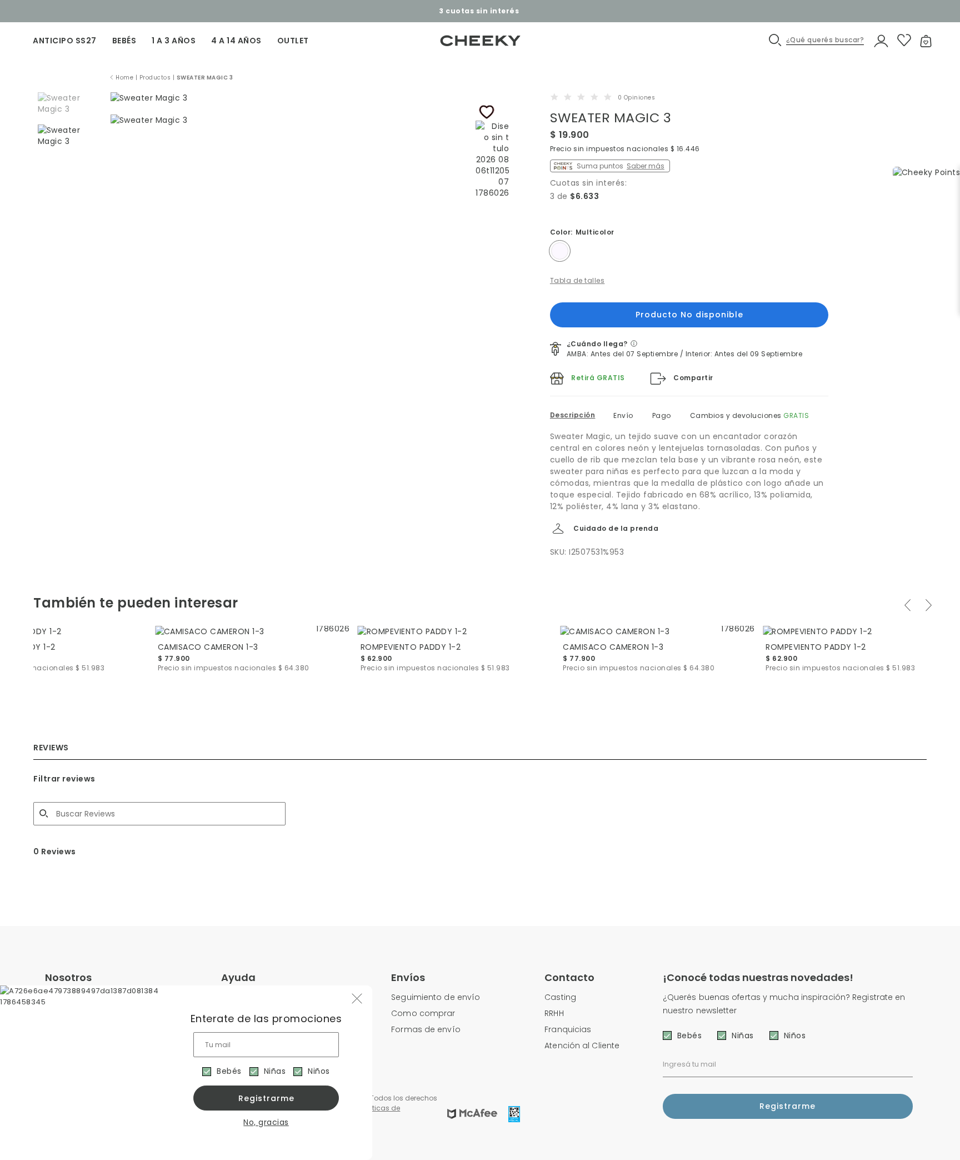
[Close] (940, 18)
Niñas (275, 1071)
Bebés (229, 1071)
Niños (319, 1071)
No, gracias (266, 1122)
